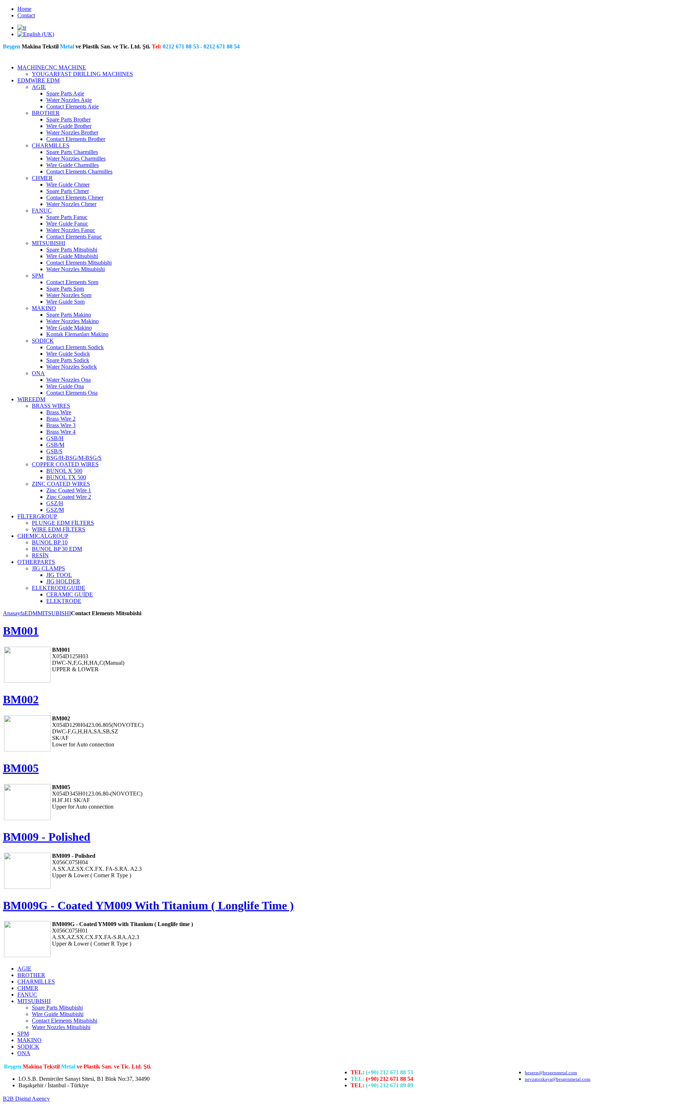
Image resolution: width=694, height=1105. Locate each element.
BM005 (21, 768)
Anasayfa (14, 613)
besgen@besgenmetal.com (551, 1072)
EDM (31, 613)
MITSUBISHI (54, 613)
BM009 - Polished (46, 836)
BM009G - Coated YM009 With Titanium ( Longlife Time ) (148, 905)
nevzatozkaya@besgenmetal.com (557, 1079)
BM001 (21, 630)
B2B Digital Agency (26, 1099)
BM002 (21, 699)
